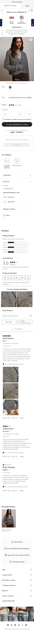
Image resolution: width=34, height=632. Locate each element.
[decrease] (25, 114)
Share (8, 215)
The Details (7, 175)
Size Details (5, 109)
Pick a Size (17, 145)
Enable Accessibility (17, 1)
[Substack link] (26, 625)
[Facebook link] (8, 625)
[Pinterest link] (15, 625)
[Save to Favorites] (31, 40)
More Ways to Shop (8, 580)
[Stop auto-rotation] (32, 24)
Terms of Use (21, 33)
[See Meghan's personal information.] (9, 469)
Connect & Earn (7, 575)
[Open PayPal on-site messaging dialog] (14, 132)
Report (22, 418)
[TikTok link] (19, 625)
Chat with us (11, 202)
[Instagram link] (11, 625)
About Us (5, 590)
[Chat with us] (5, 202)
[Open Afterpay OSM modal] (22, 132)
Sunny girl (6, 431)
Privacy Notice (13, 33)
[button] (12, 19)
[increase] (30, 114)
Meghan (5, 470)
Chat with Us (18, 542)
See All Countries (16, 27)
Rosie (4, 341)
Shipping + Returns (9, 209)
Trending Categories (9, 585)
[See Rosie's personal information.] (8, 341)
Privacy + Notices (7, 596)
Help (3, 570)
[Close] (29, 10)
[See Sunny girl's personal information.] (10, 431)
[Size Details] (5, 197)
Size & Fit (6, 181)
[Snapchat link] (22, 625)
